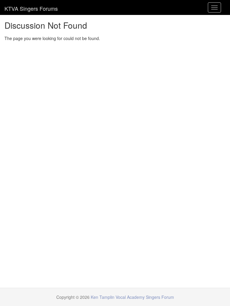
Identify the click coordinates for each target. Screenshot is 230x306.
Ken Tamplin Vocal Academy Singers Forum (31, 7)
